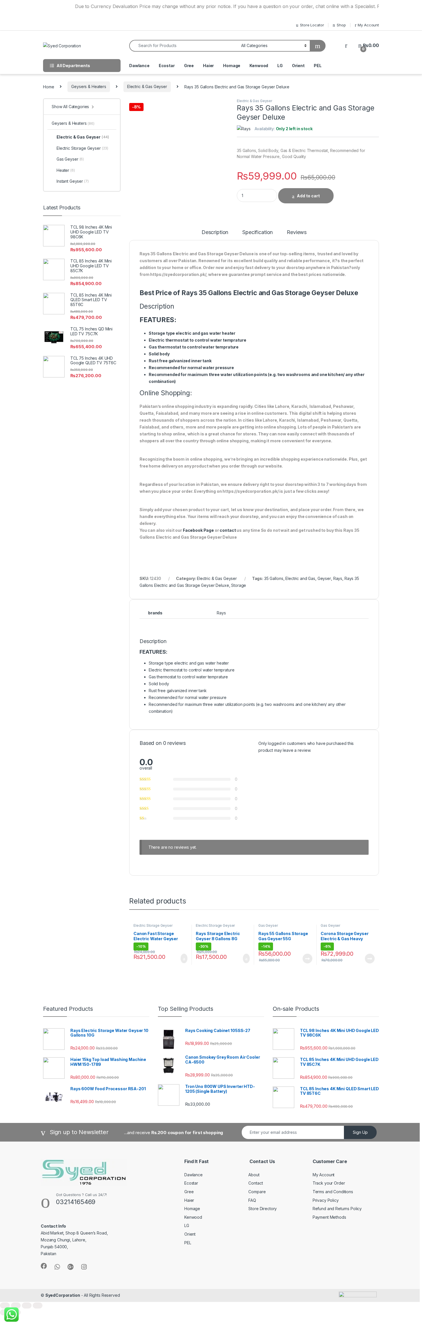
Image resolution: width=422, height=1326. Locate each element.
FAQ (252, 1200)
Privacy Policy (326, 1200)
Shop (341, 25)
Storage (238, 585)
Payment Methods (329, 1217)
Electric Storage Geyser (153, 925)
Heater (66, 170)
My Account (368, 25)
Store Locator (312, 25)
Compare (257, 1191)
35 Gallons (273, 578)
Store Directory (262, 1208)
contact (228, 530)
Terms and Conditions (333, 1191)
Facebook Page (198, 530)
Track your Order (329, 1183)
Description (215, 232)
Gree (189, 65)
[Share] (16, 1305)
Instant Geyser (73, 181)
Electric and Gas (300, 578)
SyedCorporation (62, 1295)
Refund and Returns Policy (337, 1208)
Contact (255, 1183)
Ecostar (167, 65)
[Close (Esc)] (5, 1305)
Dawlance (139, 65)
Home (48, 86)
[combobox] (183, 46)
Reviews (297, 232)
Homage (231, 65)
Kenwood (258, 65)
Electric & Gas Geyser (147, 86)
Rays (337, 578)
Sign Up (360, 1132)
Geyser (324, 578)
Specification (257, 232)
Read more (307, 958)
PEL (318, 65)
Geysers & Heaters (88, 86)
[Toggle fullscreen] (27, 1305)
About (253, 1174)
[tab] (215, 235)
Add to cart (308, 195)
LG (280, 65)
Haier (208, 65)
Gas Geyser (268, 925)
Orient (298, 65)
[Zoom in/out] (37, 1305)
